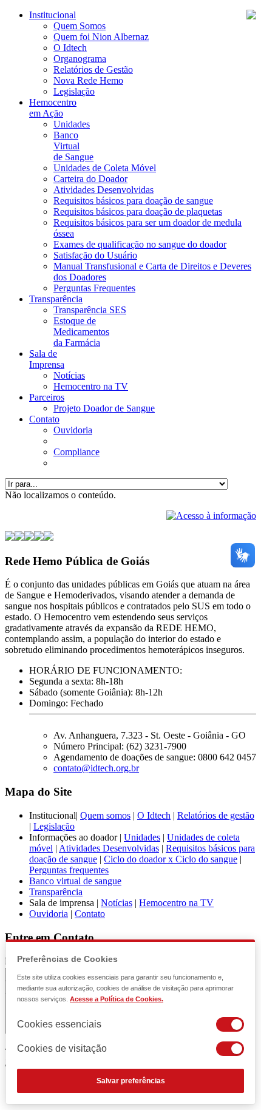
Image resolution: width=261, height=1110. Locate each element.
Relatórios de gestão (215, 815)
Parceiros (46, 397)
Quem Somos (79, 26)
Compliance (76, 452)
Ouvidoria (72, 430)
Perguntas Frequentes (94, 288)
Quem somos (105, 815)
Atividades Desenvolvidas (103, 189)
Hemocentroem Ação (52, 107)
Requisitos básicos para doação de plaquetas (137, 211)
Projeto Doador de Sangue (104, 408)
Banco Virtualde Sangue (73, 146)
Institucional (52, 15)
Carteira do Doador (90, 179)
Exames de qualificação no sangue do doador (139, 244)
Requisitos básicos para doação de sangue (133, 200)
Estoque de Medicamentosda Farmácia (81, 332)
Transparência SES (89, 310)
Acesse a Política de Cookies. (116, 999)
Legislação (74, 91)
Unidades (71, 124)
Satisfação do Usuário (95, 255)
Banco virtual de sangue (75, 881)
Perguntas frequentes (69, 870)
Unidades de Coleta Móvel (104, 168)
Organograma (79, 58)
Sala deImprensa (46, 359)
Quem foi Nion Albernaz (101, 37)
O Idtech (70, 47)
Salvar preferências (131, 1081)
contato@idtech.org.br (96, 768)
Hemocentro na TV (90, 386)
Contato (44, 419)
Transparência (56, 299)
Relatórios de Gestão (93, 69)
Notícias (69, 375)
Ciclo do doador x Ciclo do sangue (170, 859)
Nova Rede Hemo (88, 80)
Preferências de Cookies (67, 959)
